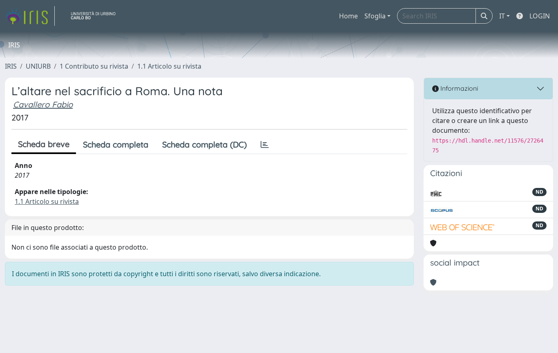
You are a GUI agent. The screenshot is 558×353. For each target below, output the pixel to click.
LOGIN (539, 15)
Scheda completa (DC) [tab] (204, 144)
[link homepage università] (96, 16)
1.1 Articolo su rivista (169, 66)
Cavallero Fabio (43, 104)
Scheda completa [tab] (115, 144)
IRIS (11, 66)
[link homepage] (30, 16)
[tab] (265, 144)
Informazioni (458, 88)
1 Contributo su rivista (94, 66)
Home (348, 15)
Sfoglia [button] (375, 15)
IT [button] (502, 15)
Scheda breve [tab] (43, 144)
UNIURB (38, 66)
